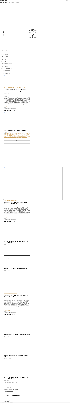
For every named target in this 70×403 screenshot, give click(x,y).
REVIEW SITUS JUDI (33, 30)
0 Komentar (14, 108)
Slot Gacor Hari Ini (8, 68)
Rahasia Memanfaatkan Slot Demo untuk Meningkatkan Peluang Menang (17, 334)
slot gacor (8, 392)
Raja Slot (6, 61)
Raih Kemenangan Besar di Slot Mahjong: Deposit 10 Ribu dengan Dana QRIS (15, 90)
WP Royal (11, 402)
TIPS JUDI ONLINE (32, 32)
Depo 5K (6, 54)
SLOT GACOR (32, 31)
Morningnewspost (3, 0)
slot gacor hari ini (7, 400)
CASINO (32, 28)
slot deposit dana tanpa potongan (12, 389)
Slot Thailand (7, 73)
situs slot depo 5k (10, 391)
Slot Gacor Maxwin (8, 63)
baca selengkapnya (7, 106)
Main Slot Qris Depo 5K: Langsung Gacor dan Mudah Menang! (15, 130)
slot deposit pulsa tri (7, 401)
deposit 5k (5, 398)
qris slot (5, 399)
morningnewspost (9, 108)
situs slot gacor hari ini (11, 387)
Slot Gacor (7, 59)
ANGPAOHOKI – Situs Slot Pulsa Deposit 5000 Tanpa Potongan (15, 268)
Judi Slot (6, 66)
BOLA (33, 26)
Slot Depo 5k (7, 70)
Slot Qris (6, 56)
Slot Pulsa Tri (7, 71)
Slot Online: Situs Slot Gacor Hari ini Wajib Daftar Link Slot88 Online (15, 203)
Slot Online (7, 52)
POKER (33, 29)
